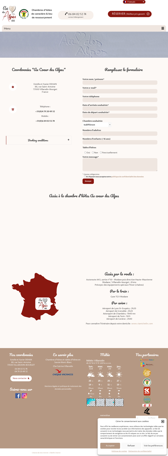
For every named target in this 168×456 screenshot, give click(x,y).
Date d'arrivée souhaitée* (96, 105)
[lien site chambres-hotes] (147, 360)
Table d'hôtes (89, 148)
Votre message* (91, 157)
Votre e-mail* (90, 88)
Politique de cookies (119, 451)
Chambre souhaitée (93, 123)
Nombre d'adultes (92, 130)
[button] (162, 421)
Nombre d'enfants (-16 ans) (96, 139)
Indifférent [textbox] (89, 124)
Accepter (110, 445)
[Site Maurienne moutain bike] (147, 399)
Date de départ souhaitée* (96, 112)
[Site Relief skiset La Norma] (147, 391)
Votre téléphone (91, 96)
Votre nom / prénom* (93, 79)
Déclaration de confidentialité (139, 451)
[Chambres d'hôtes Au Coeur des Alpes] (28, 13)
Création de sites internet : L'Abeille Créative (46, 453)
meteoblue (105, 415)
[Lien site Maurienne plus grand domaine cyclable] (147, 372)
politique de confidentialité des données (127, 177)
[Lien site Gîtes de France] (147, 382)
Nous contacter (20, 378)
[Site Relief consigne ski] (147, 410)
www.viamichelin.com (142, 323)
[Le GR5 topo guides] (147, 405)
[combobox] (97, 124)
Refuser (131, 445)
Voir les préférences (153, 445)
